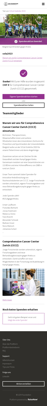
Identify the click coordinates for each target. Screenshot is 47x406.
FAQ (4, 350)
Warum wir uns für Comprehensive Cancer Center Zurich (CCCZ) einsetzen (22, 59)
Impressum (7, 363)
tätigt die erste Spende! (17, 320)
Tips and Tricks (8, 367)
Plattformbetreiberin (11, 347)
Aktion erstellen (23, 383)
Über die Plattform (10, 344)
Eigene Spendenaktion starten (23, 96)
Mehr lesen (7, 299)
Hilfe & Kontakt (8, 360)
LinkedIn (6, 376)
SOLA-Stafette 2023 (17, 11)
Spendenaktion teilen (23, 105)
